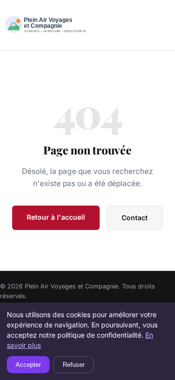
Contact (135, 217)
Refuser (74, 364)
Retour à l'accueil (56, 217)
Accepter (28, 364)
